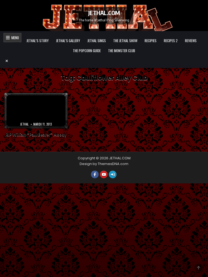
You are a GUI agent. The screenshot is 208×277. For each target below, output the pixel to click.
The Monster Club (121, 50)
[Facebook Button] (95, 174)
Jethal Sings (96, 40)
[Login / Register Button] (112, 174)
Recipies (151, 40)
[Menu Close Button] (104, 61)
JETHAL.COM (104, 12)
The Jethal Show (125, 40)
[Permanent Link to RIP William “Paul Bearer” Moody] (36, 110)
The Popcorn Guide (87, 50)
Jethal (24, 124)
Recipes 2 (171, 40)
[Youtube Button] (104, 174)
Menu (14, 37)
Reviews (191, 40)
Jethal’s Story (38, 40)
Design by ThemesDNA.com (104, 163)
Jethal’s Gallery (68, 40)
